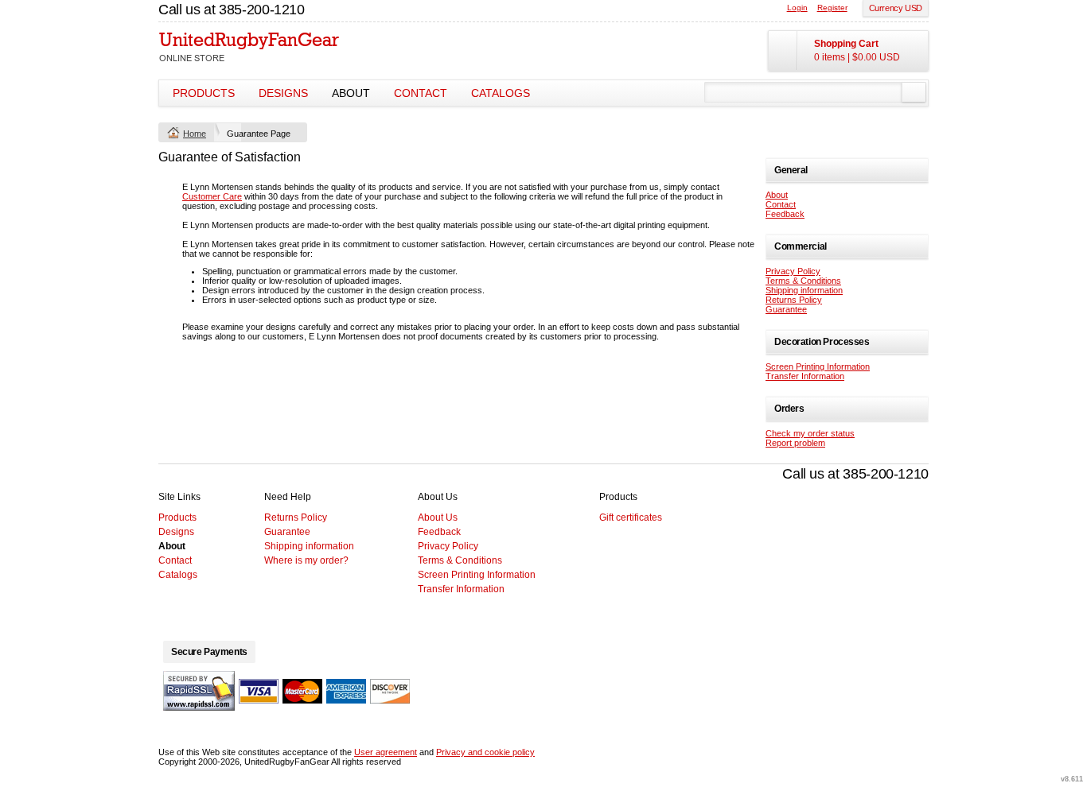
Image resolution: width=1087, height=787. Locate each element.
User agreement (385, 752)
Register (832, 7)
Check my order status (810, 433)
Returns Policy (794, 299)
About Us (438, 517)
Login (797, 7)
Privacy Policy (793, 271)
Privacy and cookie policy (485, 752)
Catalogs (500, 93)
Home (194, 133)
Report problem (795, 443)
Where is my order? (306, 560)
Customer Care (212, 196)
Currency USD (895, 8)
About (351, 93)
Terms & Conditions (803, 280)
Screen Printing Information (818, 366)
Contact (420, 93)
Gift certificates (630, 517)
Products (204, 93)
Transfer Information (805, 376)
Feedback (785, 214)
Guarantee (786, 309)
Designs (283, 93)
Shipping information (804, 290)
